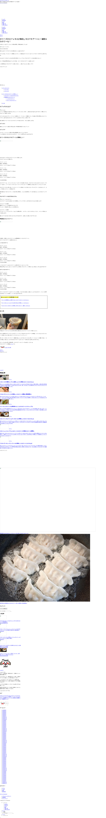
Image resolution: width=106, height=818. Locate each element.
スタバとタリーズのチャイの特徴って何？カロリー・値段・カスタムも (16, 305)
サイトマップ (5, 798)
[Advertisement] (23, 75)
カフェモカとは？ (5, 88)
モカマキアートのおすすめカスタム (11, 95)
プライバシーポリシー (6, 796)
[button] (10, 611)
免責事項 (4, 797)
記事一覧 (6, 808)
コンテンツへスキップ (4, 0)
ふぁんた (2, 670)
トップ (5, 803)
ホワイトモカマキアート (11, 100)
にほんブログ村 (8, 347)
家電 (5, 807)
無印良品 (6, 804)
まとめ (3, 103)
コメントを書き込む (3, 608)
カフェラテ (6, 91)
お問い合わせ (7, 809)
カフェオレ (6, 89)
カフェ (1, 349)
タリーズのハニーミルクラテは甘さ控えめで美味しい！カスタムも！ (15, 302)
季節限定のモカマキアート (9, 97)
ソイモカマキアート (11, 98)
